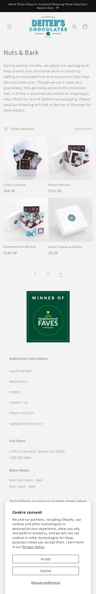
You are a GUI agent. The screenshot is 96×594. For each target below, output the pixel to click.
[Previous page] (35, 273)
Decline (45, 571)
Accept (46, 559)
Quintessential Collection (19, 246)
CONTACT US (18, 403)
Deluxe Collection (59, 184)
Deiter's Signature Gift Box (65, 247)
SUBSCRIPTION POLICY (26, 424)
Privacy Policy (33, 547)
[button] (9, 27)
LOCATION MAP (20, 371)
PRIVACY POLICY (21, 413)
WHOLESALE (18, 382)
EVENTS (14, 392)
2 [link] (61, 273)
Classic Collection (14, 184)
